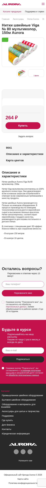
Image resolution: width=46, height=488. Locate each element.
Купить (23, 125)
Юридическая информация (16, 433)
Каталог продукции (12, 11)
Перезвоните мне (23, 293)
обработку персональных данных (24, 375)
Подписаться (23, 359)
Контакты (6, 429)
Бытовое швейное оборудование (19, 400)
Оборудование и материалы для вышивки (18, 405)
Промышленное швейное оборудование (22, 395)
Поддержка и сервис (35, 11)
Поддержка (7, 416)
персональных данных (16, 307)
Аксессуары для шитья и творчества (20, 411)
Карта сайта (23, 479)
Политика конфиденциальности (23, 483)
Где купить (7, 420)
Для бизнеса (8, 425)
